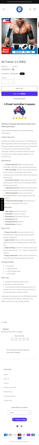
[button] (4, 9)
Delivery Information (10, 387)
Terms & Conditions (10, 396)
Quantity (3, 78)
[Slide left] (15, 58)
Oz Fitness (16, 441)
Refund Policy (8, 392)
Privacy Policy (8, 400)
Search (6, 374)
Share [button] (5, 322)
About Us (6, 379)
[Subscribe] (29, 412)
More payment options (19, 98)
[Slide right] (24, 58)
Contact (6, 383)
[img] (6, 70)
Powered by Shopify (24, 441)
